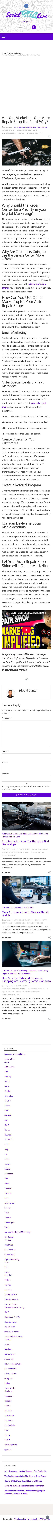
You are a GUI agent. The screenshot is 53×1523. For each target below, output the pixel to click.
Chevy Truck (9, 1254)
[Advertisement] (26, 84)
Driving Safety (10, 1294)
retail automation (37, 852)
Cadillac (7, 1091)
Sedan (7, 1383)
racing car (8, 1378)
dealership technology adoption (15, 852)
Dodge (7, 1105)
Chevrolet (8, 1096)
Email (35, 130)
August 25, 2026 (9, 849)
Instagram (8, 1396)
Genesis (7, 1115)
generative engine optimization (28, 992)
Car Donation (10, 1250)
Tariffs (7, 1435)
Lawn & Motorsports (13, 1336)
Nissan (7, 1183)
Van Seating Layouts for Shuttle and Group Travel (25, 1476)
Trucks (7, 1440)
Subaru (7, 1208)
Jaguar (7, 1144)
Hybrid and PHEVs (12, 1317)
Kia (5, 1154)
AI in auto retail (23, 849)
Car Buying (8, 1237)
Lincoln (7, 1164)
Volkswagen (9, 1222)
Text (41, 133)
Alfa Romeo (9, 1067)
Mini (6, 1178)
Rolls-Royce (9, 1203)
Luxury (7, 1344)
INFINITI (8, 1140)
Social (6, 1272)
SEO (18, 837)
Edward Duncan (28, 690)
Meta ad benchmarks (35, 923)
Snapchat (8, 1275)
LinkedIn (7, 1401)
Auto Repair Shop (8, 130)
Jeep (6, 1149)
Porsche (7, 1193)
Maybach (8, 1349)
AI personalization (21, 986)
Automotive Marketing (23, 127)
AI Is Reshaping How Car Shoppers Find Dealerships (25, 843)
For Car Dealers (8, 837)
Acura (6, 1062)
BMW (6, 1081)
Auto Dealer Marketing (23, 920)
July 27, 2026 (7, 920)
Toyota (7, 1217)
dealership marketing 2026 (38, 989)
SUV (6, 1430)
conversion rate (41, 920)
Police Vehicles (10, 1373)
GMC (6, 1125)
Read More (6, 873)
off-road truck (10, 1368)
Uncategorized (10, 1444)
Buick (6, 1086)
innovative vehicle (11, 1331)
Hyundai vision (10, 1322)
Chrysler (7, 1101)
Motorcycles (9, 1354)
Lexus (6, 1159)
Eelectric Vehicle (11, 1299)
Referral (21, 133)
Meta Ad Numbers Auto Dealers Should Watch (25, 914)
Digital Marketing (40, 127)
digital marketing (24, 130)
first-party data (8, 992)
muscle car (8, 1359)
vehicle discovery (9, 855)
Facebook (8, 1391)
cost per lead (7, 923)
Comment (7, 718)
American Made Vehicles (14, 1054)
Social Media (27, 907)
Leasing (7, 1240)
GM (6, 1120)
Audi (6, 1071)
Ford (6, 1110)
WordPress (18, 1519)
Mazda (7, 1169)
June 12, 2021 (7, 127)
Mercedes (8, 1174)
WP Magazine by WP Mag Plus (37, 1519)
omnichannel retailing (10, 995)
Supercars (8, 1420)
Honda (7, 1130)
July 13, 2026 (7, 986)
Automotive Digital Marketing (14, 834)
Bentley (7, 1076)
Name (5, 751)
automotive (9, 1059)
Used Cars (8, 1245)
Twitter (7, 1285)
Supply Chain (9, 1425)
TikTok (7, 1280)
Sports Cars (9, 1415)
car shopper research (40, 849)
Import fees (9, 1327)
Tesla (6, 1212)
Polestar (7, 1188)
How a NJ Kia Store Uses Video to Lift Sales (23, 1481)
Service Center (32, 133)
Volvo (6, 1227)
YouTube (8, 1290)
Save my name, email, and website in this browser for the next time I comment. (26, 788)
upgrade (7, 1449)
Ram (6, 1198)
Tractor (7, 1339)
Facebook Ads (20, 923)
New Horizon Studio (13, 1364)
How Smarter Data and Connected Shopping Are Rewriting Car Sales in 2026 (26, 980)
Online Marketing (8, 133)
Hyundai (7, 1135)
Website (5, 773)
